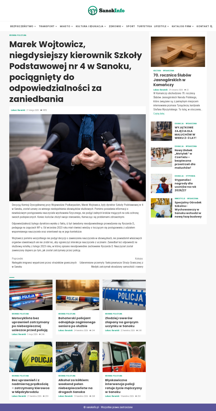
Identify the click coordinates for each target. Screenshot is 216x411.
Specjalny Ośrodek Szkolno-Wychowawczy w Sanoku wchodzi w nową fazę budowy (161, 208)
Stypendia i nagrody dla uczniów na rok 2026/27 (161, 183)
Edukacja (179, 124)
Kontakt (203, 26)
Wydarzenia (168, 71)
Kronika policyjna (17, 35)
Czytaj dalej (158, 113)
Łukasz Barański (18, 110)
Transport (47, 26)
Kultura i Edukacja (89, 26)
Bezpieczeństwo (21, 26)
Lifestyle (160, 26)
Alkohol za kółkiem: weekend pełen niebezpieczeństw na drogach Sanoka (77, 357)
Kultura (157, 71)
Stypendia (190, 176)
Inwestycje (180, 199)
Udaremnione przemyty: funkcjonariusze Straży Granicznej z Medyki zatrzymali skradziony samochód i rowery (111, 262)
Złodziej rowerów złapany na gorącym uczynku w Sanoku (124, 295)
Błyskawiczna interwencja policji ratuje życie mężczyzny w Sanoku (124, 357)
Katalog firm (181, 26)
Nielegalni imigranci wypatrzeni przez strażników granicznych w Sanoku (44, 262)
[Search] (211, 26)
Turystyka (144, 26)
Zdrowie (115, 26)
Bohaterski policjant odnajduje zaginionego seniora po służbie (77, 295)
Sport (130, 26)
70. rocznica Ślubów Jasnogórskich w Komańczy (178, 52)
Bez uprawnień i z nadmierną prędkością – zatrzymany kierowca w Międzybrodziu (30, 357)
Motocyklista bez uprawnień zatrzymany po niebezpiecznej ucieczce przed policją (30, 295)
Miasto (65, 26)
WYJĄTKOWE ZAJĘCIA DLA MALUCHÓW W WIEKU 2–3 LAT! (161, 131)
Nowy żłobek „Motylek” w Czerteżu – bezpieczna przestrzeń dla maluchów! (161, 157)
